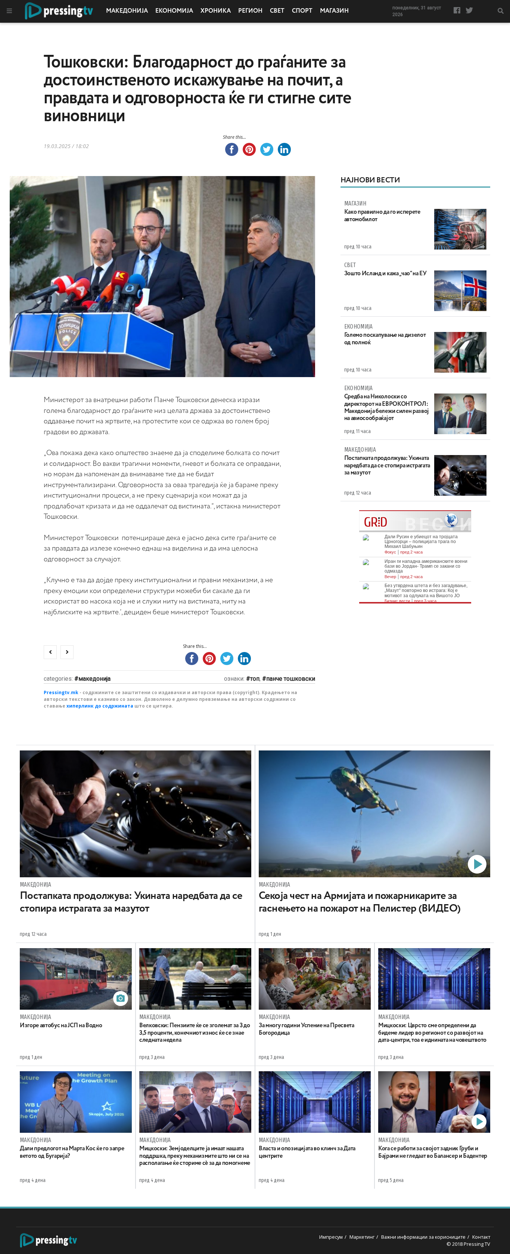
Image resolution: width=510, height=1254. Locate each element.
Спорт (302, 11)
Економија (174, 11)
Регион (250, 11)
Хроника (215, 11)
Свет (277, 11)
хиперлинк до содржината (99, 706)
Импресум (331, 1236)
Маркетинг (361, 1236)
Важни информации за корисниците (423, 1236)
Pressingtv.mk (61, 692)
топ (254, 678)
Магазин (334, 11)
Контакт (481, 1236)
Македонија (127, 11)
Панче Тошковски (290, 678)
